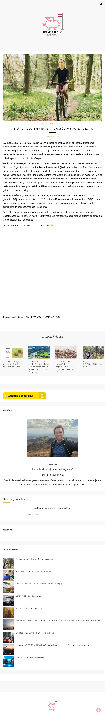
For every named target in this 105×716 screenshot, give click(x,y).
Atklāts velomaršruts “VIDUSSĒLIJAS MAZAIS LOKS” (52, 128)
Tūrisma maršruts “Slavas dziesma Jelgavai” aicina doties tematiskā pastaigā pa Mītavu (65, 366)
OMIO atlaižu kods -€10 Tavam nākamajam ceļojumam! (42, 583)
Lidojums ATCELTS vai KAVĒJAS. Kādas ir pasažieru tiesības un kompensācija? (53, 645)
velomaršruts (11, 317)
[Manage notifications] (98, 710)
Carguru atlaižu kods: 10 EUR (29, 596)
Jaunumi (60, 124)
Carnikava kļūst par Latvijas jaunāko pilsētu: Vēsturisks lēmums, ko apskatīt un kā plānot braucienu (39, 366)
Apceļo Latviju (47, 124)
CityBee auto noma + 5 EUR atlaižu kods (35, 633)
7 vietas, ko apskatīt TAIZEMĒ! (30, 657)
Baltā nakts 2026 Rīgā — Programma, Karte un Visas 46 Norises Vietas (11, 364)
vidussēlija (25, 317)
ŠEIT (53, 225)
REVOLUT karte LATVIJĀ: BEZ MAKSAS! (34, 571)
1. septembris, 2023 (52, 137)
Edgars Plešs (52, 464)
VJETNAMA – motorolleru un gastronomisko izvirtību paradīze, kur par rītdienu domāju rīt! (59, 620)
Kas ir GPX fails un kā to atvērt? (31, 608)
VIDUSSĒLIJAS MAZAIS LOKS (46, 317)
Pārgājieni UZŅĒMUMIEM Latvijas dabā (92, 364)
